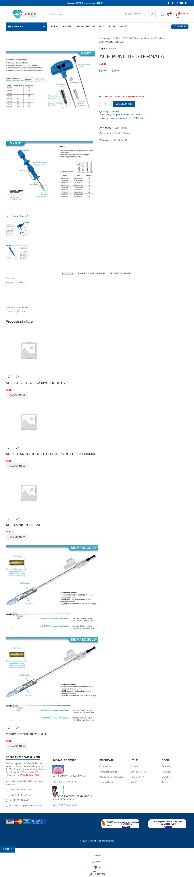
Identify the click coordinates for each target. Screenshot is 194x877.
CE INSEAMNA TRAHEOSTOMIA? (69, 776)
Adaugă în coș (124, 104)
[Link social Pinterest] (186, 3)
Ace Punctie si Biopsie (151, 38)
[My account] (162, 14)
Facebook (166, 767)
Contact (134, 767)
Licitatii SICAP (137, 777)
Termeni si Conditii (108, 772)
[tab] (68, 273)
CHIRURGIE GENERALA (126, 38)
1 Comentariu (70, 782)
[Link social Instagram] (177, 3)
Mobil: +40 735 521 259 (20, 790)
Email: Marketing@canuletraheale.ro (25, 806)
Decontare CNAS (139, 772)
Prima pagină (105, 38)
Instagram (166, 772)
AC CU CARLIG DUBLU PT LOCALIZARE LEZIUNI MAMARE (52, 454)
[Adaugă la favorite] (17, 377)
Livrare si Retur (106, 782)
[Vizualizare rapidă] (9, 377)
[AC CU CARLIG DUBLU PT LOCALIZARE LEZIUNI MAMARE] (29, 421)
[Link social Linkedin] (122, 140)
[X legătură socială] (172, 3)
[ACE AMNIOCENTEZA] (29, 492)
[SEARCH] (152, 14)
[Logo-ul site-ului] (25, 14)
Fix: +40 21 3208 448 (18, 800)
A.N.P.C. (134, 782)
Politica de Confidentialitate (112, 777)
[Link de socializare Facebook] (168, 3)
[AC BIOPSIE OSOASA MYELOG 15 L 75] (29, 350)
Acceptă (7, 849)
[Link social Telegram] (126, 140)
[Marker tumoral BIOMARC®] (52, 586)
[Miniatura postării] (58, 770)
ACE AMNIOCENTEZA (23, 525)
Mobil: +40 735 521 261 (20, 795)
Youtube (166, 777)
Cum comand (105, 767)
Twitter (165, 782)
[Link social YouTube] (181, 3)
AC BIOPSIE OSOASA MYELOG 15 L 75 (36, 383)
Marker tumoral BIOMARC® (26, 734)
